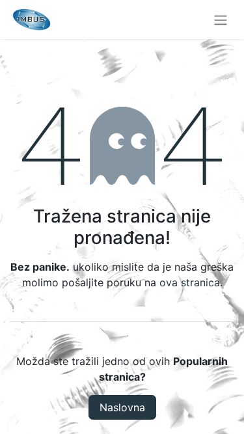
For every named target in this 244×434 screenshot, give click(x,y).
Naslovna (122, 407)
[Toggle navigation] (220, 19)
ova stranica (189, 282)
